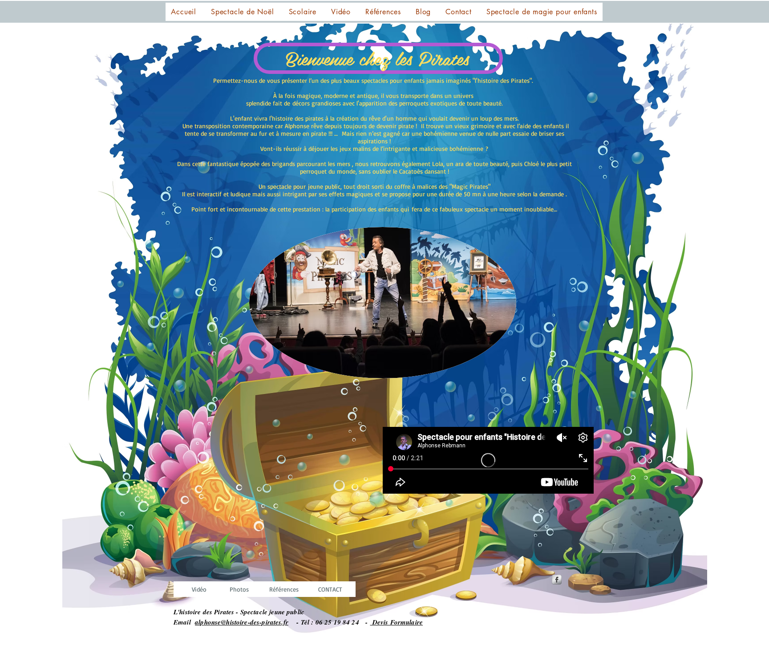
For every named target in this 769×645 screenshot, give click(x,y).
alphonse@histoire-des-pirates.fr (241, 622)
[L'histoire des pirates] (557, 579)
